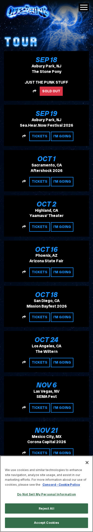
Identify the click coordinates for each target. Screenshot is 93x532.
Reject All (46, 508)
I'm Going (62, 136)
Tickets (39, 136)
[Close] (87, 462)
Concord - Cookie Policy (61, 484)
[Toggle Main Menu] (84, 7)
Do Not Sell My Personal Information (46, 494)
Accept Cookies (46, 523)
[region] (46, 494)
